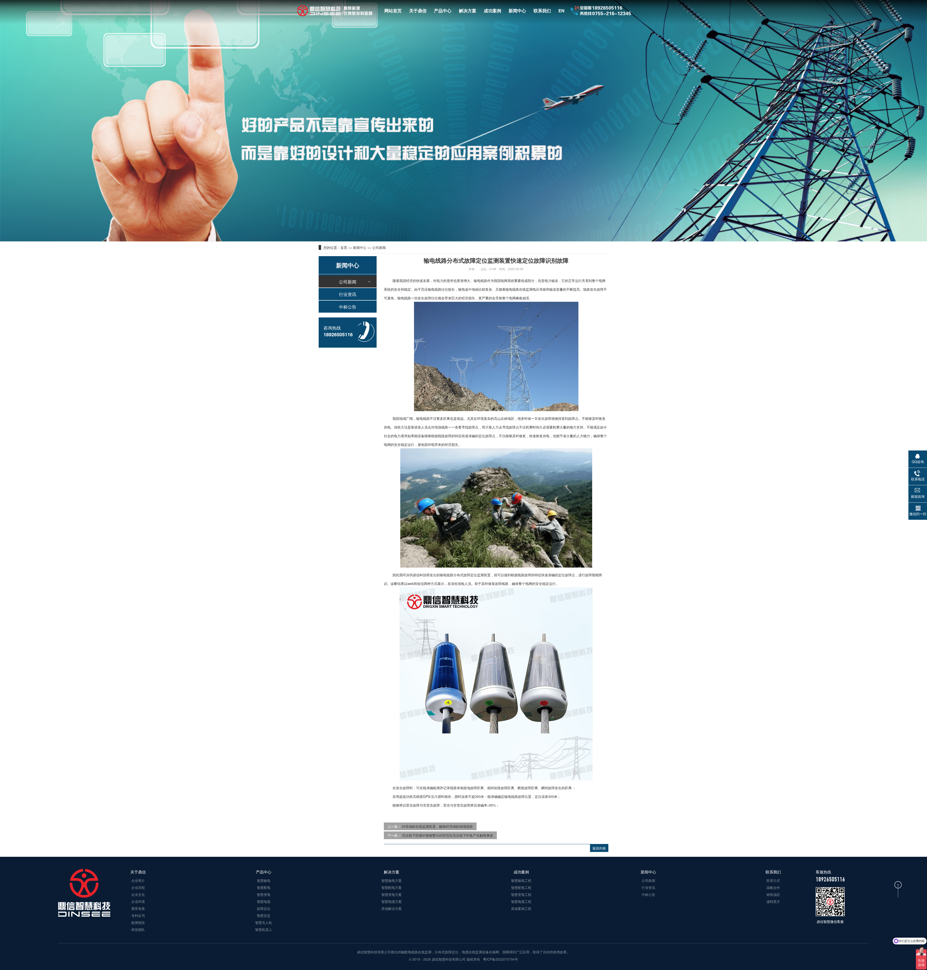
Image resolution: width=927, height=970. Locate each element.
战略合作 (773, 887)
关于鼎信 (418, 10)
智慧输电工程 (521, 880)
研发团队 (138, 929)
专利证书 (138, 915)
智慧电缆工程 (521, 901)
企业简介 (138, 880)
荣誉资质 (138, 908)
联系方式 (773, 880)
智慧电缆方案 (391, 901)
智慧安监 (263, 915)
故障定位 (263, 908)
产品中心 (442, 10)
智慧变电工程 (521, 894)
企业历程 (138, 887)
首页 (343, 247)
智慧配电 (263, 887)
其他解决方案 (391, 908)
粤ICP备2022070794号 (500, 959)
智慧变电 (263, 894)
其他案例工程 (521, 908)
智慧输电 (263, 880)
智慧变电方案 (391, 894)
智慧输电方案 (391, 880)
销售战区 (773, 894)
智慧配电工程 (521, 887)
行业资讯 (347, 294)
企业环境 (138, 901)
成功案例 (492, 10)
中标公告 (347, 306)
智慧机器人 (263, 929)
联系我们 (542, 10)
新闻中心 (517, 10)
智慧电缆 (263, 901)
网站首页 (393, 10)
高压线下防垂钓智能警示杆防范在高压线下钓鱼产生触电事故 (447, 835)
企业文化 (138, 894)
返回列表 (599, 848)
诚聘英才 (773, 901)
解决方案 (467, 10)
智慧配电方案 (391, 887)
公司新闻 (379, 247)
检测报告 (138, 922)
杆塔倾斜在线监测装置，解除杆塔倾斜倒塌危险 (437, 826)
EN (561, 10)
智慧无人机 (263, 922)
